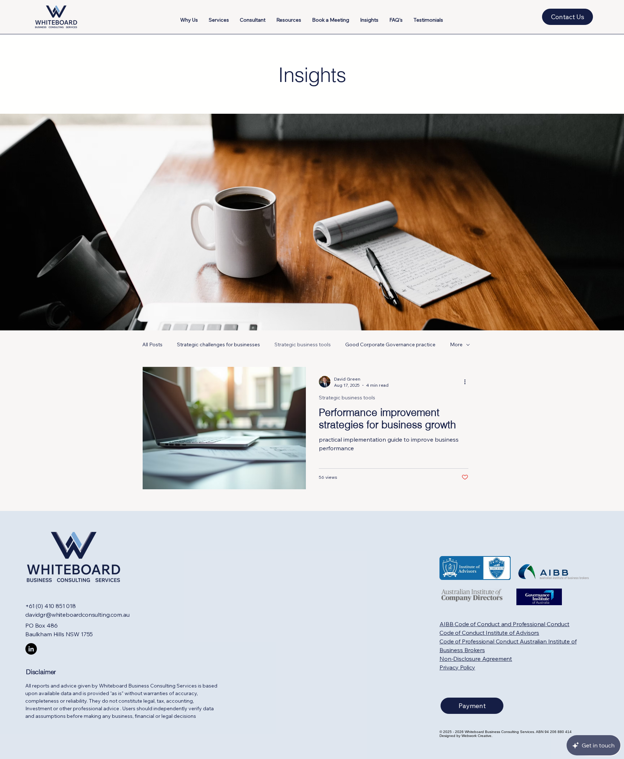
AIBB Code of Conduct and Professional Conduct (504, 624)
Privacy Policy (457, 667)
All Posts (152, 344)
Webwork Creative (476, 736)
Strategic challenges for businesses (218, 344)
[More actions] (467, 381)
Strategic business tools (302, 344)
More (456, 344)
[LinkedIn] (31, 649)
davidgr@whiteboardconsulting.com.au (77, 614)
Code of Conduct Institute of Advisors (489, 632)
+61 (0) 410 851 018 (50, 606)
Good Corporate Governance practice (390, 344)
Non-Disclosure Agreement (475, 658)
